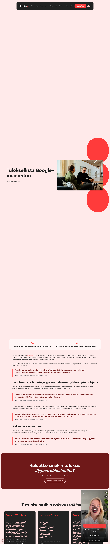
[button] (3, 540)
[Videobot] (94, 516)
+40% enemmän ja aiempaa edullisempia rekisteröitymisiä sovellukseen (16, 529)
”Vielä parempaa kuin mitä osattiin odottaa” (46, 530)
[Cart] (88, 6)
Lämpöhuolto (31, 355)
